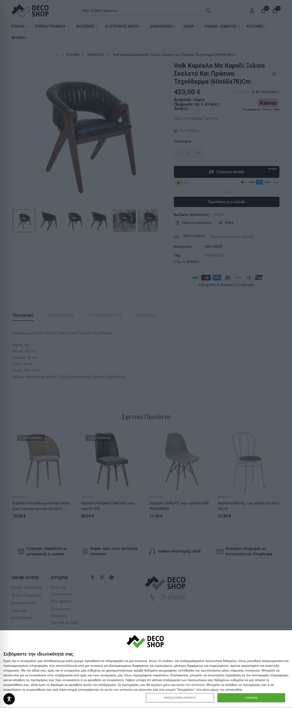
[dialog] (146, 669)
